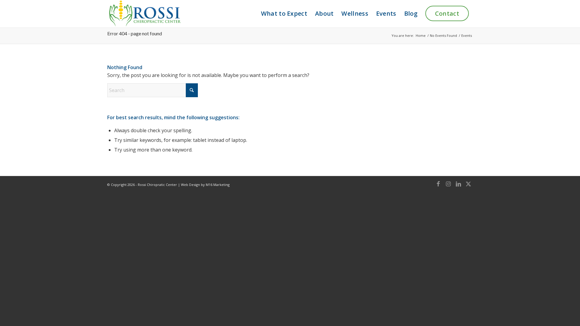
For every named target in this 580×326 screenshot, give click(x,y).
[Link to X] (468, 183)
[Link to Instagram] (448, 183)
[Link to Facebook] (438, 183)
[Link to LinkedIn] (458, 183)
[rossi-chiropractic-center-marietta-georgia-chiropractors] (144, 13)
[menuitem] (284, 13)
